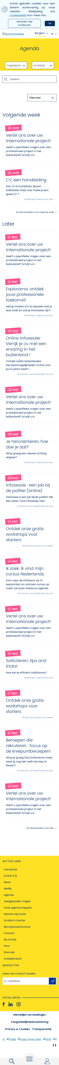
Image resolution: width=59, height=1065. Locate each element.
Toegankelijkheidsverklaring (29, 1022)
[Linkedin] (11, 1004)
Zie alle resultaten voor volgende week (35, 212)
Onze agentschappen (18, 908)
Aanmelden (52, 981)
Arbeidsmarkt (13, 959)
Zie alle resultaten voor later (40, 828)
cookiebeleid (18, 15)
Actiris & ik (10, 876)
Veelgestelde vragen (17, 901)
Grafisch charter (14, 920)
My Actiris (10, 939)
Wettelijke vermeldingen (29, 1015)
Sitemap (9, 952)
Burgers (40, 33)
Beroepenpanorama (17, 927)
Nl (52, 33)
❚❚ (54, 1045)
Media (7, 888)
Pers (7, 946)
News (7, 882)
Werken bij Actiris (15, 914)
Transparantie (41, 1029)
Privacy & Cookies (17, 1029)
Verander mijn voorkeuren (24, 23)
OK (49, 23)
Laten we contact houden (19, 973)
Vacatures (10, 869)
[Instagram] (19, 1004)
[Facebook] (3, 1004)
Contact (9, 933)
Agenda (9, 895)
